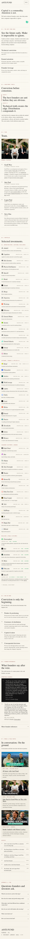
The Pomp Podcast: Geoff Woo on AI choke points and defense (14, 850)
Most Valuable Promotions (14, 193)
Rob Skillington (9, 717)
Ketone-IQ (15, 170)
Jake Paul (7, 182)
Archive (10, 170)
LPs (9, 932)
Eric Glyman (9, 697)
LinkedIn (12, 934)
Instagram (6, 934)
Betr (5, 195)
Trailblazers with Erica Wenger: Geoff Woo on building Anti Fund (14, 856)
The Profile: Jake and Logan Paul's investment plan (12, 869)
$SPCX (25, 580)
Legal (17, 934)
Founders (3, 932)
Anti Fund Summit (8, 860)
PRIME (23, 206)
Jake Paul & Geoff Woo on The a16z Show (15, 800)
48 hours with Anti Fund (11, 771)
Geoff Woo (8, 165)
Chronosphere (17, 719)
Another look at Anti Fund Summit (12, 864)
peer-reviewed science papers (16, 177)
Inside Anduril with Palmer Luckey (14, 829)
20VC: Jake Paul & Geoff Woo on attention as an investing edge (14, 844)
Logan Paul (8, 200)
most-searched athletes (16, 191)
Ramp (16, 699)
